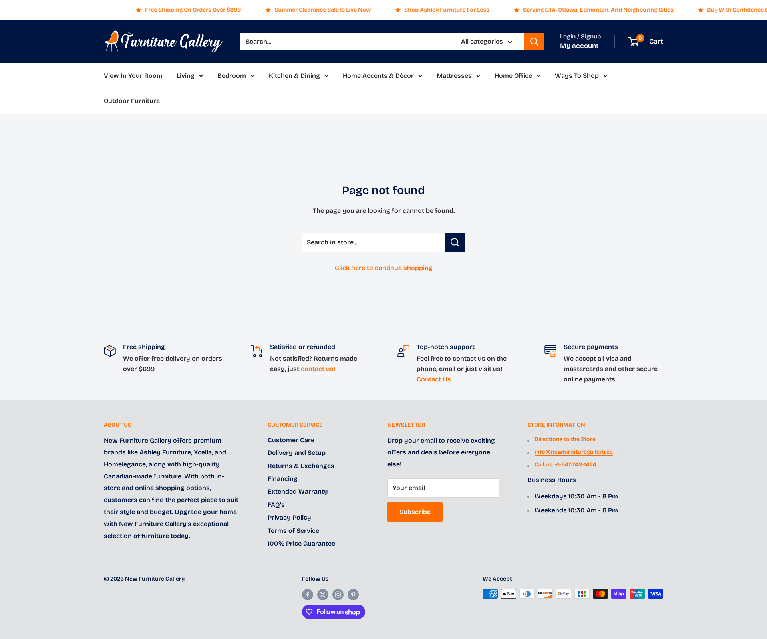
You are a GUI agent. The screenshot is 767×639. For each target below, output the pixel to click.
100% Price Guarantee (301, 543)
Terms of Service (293, 530)
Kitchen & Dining (294, 75)
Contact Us (434, 379)
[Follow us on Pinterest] (353, 594)
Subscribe (415, 512)
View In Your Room (133, 75)
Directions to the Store (565, 439)
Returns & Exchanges (301, 466)
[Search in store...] (455, 242)
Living (186, 75)
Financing (283, 478)
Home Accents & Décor (378, 75)
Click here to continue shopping (384, 268)
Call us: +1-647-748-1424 (565, 464)
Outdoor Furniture (132, 101)
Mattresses (454, 75)
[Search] (534, 41)
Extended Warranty (298, 491)
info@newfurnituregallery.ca (574, 451)
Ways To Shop (577, 75)
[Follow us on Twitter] (322, 594)
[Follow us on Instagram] (338, 594)
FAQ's (276, 504)
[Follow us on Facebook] (307, 594)
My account (579, 46)
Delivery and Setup (297, 452)
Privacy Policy (289, 517)
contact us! (318, 369)
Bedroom (231, 75)
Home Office (513, 75)
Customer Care (291, 440)
